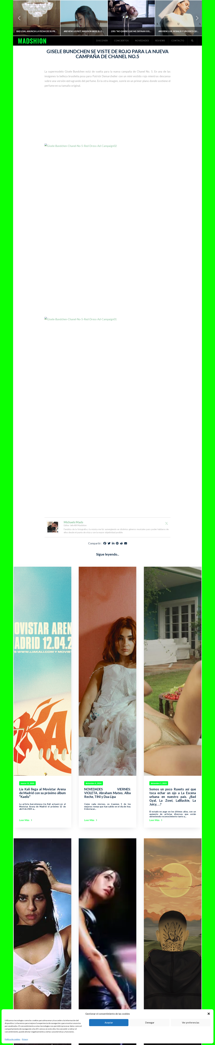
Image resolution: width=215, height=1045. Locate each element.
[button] (208, 1013)
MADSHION (32, 41)
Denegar (149, 1022)
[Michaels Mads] (52, 526)
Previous (19, 18)
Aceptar (109, 1022)
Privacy (25, 1039)
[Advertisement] (107, 116)
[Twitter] (166, 523)
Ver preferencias (190, 1022)
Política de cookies (12, 1039)
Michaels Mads (73, 522)
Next (195, 18)
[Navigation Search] (192, 40)
